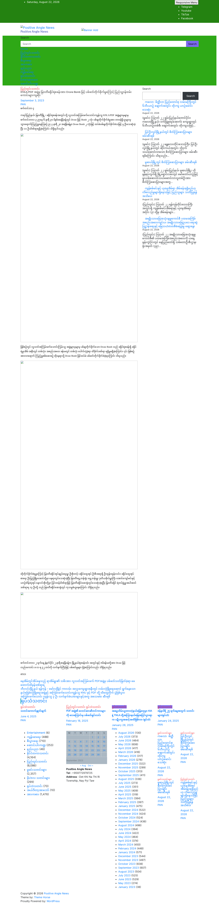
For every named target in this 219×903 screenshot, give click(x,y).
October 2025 (126, 771)
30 (98, 754)
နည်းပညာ (26, 68)
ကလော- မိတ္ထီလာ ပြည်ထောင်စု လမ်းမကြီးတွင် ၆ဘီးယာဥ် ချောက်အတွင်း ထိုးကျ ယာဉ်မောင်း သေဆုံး (169, 105)
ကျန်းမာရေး (27, 72)
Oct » (90, 765)
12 (75, 746)
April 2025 (124, 794)
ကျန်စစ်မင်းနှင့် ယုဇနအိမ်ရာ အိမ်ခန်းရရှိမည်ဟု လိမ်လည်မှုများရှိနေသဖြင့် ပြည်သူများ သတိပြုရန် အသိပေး (169, 192)
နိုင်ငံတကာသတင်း (31, 56)
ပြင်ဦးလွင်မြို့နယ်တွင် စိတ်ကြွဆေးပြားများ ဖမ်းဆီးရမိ (188, 743)
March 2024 (125, 844)
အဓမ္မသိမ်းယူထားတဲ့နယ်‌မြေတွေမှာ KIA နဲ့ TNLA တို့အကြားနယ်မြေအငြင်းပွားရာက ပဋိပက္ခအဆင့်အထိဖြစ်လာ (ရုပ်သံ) (132, 715)
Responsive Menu (186, 2)
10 (104, 741)
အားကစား (26, 64)
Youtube (186, 10)
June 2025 (124, 786)
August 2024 (126, 825)
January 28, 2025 (122, 725)
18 (69, 750)
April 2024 (124, 840)
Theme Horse (42, 897)
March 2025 (125, 798)
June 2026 (124, 740)
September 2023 (128, 867)
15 (92, 746)
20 (81, 750)
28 (86, 754)
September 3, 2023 (32, 100)
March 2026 (125, 752)
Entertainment (29, 79)
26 (75, 754)
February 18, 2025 (77, 720)
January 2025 (126, 806)
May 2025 (124, 790)
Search (25, 37)
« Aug (83, 765)
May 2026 (124, 744)
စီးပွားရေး (26, 60)
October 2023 (126, 863)
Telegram (186, 6)
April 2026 (124, 748)
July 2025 (124, 782)
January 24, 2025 (168, 720)
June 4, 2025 (28, 716)
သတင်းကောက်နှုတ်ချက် (33, 711)
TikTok (185, 14)
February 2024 (127, 848)
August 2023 (126, 871)
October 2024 (126, 817)
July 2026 (124, 736)
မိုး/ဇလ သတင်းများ (38, 777)
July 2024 (124, 829)
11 (69, 746)
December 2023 (128, 856)
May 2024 (124, 836)
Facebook (187, 18)
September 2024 (128, 821)
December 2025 (128, 763)
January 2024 (126, 852)
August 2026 (126, 732)
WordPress (53, 901)
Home (24, 48)
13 (81, 746)
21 (86, 750)
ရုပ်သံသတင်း (28, 75)
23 (98, 750)
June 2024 (124, 833)
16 (98, 746)
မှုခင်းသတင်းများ (37, 769)
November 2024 (128, 813)
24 (104, 750)
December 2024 (128, 809)
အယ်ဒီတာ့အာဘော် (38, 790)
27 (81, 754)
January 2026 (126, 759)
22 (92, 750)
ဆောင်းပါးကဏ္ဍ (29, 83)
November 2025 (128, 767)
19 (75, 750)
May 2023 (124, 883)
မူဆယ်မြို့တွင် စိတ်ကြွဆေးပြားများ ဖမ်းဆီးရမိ (171, 162)
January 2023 (126, 887)
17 (104, 746)
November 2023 (128, 860)
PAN (23, 104)
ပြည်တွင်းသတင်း (30, 52)
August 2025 (126, 779)
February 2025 (127, 802)
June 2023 (124, 879)
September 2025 (128, 775)
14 (86, 746)
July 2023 (124, 875)
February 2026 (127, 755)
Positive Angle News (34, 31)
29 (92, 754)
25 (69, 754)
